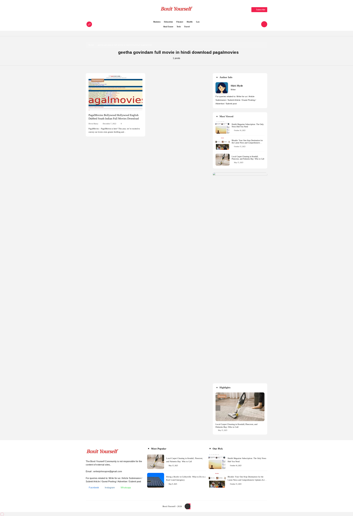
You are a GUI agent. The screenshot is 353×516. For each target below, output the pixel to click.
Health (190, 22)
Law (198, 22)
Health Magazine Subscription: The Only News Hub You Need (248, 125)
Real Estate (168, 27)
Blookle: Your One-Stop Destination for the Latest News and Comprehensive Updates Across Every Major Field (247, 142)
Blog (220, 396)
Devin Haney (93, 124)
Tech (179, 27)
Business (157, 22)
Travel (187, 27)
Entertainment (97, 80)
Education (168, 22)
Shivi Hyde (237, 85)
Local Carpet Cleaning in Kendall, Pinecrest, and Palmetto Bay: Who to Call (248, 158)
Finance (179, 22)
